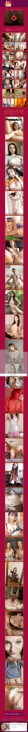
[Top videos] (22, 6)
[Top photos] (24, 6)
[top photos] (24, 5)
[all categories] (20, 5)
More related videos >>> (14, 714)
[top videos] (22, 5)
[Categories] (20, 6)
